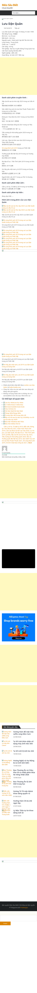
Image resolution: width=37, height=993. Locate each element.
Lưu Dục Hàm (18, 402)
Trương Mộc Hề (20, 415)
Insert (5, 923)
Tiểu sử (17, 28)
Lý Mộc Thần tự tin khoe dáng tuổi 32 (23, 811)
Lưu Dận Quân (9, 433)
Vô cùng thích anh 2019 (9, 148)
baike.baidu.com (15, 387)
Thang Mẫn (17, 413)
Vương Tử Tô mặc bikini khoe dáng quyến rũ (23, 792)
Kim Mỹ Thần (19, 422)
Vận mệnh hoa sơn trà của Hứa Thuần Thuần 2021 (18, 440)
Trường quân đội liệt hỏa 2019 (12, 439)
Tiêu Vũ (13, 409)
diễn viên (27, 427)
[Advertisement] (18, 76)
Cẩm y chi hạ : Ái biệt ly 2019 (13, 427)
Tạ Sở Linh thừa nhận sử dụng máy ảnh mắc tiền (23, 742)
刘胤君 (30, 443)
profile (8, 435)
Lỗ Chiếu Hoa (18, 405)
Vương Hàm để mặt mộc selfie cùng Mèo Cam (23, 733)
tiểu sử (29, 437)
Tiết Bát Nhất (18, 411)
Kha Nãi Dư (16, 424)
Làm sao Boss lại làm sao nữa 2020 (17, 431)
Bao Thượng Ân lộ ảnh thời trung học (22, 782)
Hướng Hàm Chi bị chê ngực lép (22, 802)
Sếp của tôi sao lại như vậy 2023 (21, 435)
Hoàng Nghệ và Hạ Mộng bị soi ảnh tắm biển (23, 761)
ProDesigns (24, 907)
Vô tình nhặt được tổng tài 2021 (16, 443)
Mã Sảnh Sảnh (19, 407)
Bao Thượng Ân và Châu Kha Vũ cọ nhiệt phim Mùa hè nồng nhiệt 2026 (24, 772)
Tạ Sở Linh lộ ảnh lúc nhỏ (23, 751)
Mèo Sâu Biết (10, 5)
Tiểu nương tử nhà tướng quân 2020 (14, 437)
